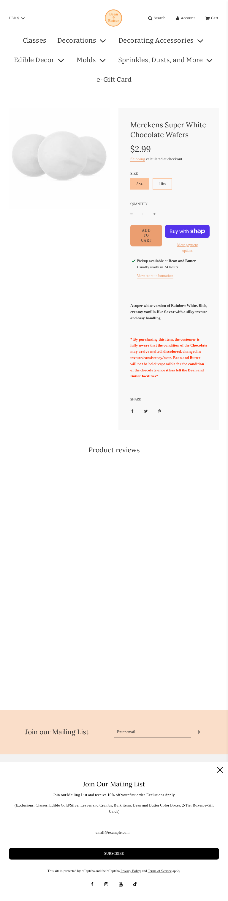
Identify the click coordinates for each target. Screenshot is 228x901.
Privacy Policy (131, 871)
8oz (139, 184)
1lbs (162, 184)
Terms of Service (160, 871)
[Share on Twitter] (146, 411)
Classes (35, 40)
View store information (155, 275)
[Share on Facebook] (132, 411)
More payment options (187, 248)
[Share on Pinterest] (159, 411)
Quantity (139, 204)
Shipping (137, 159)
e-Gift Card (114, 80)
